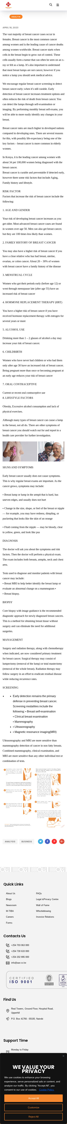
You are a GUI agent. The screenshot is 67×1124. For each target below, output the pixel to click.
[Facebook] (47, 841)
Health (16, 16)
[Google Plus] (61, 841)
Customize (33, 1107)
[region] (33, 1088)
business (26, 841)
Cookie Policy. (46, 1089)
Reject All (33, 1116)
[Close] (63, 1056)
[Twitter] (40, 841)
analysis (10, 841)
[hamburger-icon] (58, 5)
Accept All (33, 1098)
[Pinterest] (54, 841)
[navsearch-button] (50, 5)
